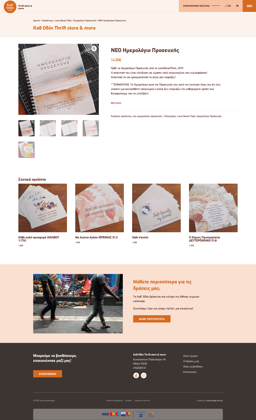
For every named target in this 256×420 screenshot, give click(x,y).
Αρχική (36, 20)
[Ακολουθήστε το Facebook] (136, 375)
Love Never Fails (63, 20)
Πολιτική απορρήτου (114, 400)
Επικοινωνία (189, 371)
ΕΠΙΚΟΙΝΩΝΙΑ (47, 374)
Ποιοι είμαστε (190, 355)
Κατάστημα (47, 20)
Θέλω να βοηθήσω (193, 366)
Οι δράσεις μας (191, 361)
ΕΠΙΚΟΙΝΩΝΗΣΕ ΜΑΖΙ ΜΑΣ (196, 5)
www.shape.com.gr (214, 400)
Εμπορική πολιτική (142, 400)
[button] (94, 48)
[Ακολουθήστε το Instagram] (144, 375)
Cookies (128, 400)
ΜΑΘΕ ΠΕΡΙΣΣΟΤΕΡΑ (152, 319)
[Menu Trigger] (249, 6)
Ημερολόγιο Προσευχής (84, 20)
